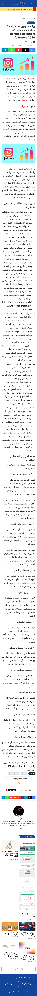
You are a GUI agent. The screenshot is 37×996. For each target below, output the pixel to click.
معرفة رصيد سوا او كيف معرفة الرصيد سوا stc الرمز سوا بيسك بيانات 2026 (27, 957)
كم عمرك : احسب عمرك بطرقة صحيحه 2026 (20, 9)
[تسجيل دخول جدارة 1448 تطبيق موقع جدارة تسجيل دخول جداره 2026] (10, 946)
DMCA (18, 987)
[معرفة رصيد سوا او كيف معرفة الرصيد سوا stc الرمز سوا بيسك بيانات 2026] (27, 948)
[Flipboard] (10, 790)
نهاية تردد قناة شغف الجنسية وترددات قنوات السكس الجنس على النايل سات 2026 (10, 854)
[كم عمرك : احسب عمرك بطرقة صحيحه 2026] (10, 926)
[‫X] (16, 828)
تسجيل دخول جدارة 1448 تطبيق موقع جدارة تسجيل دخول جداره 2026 (11, 954)
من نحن (32, 984)
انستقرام (25, 100)
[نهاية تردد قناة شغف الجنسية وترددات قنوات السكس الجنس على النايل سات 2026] (10, 844)
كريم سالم (30, 42)
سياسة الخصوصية (13, 984)
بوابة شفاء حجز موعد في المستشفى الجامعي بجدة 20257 (28, 914)
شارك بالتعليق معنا (18, 969)
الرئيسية (31, 18)
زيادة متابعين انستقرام (14, 773)
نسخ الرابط (18, 783)
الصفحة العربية (29, 93)
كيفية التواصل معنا (24, 984)
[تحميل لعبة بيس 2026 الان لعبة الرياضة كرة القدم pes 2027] (27, 926)
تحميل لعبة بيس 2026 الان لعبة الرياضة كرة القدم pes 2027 (28, 934)
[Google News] (26, 790)
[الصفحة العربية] (18, 3)
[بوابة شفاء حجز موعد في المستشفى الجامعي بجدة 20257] (27, 875)
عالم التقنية (25, 18)
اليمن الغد (5, 984)
